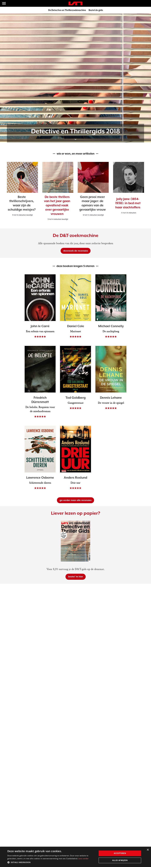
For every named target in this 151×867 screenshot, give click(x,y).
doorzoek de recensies (75, 250)
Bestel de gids (96, 10)
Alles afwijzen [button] (120, 860)
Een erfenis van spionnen (40, 331)
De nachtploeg (111, 331)
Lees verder (83, 858)
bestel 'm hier (75, 576)
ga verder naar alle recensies (75, 500)
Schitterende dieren (40, 483)
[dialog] (75, 857)
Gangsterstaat (75, 403)
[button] (51, 862)
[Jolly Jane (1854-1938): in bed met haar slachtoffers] (128, 177)
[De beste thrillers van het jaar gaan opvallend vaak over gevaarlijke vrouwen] (57, 177)
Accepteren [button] (120, 853)
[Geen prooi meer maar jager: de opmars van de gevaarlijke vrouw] (93, 177)
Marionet (75, 331)
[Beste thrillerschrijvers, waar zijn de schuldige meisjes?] (22, 177)
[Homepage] (75, 3)
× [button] (148, 850)
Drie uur (75, 483)
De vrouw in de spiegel (111, 403)
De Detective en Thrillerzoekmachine (67, 10)
